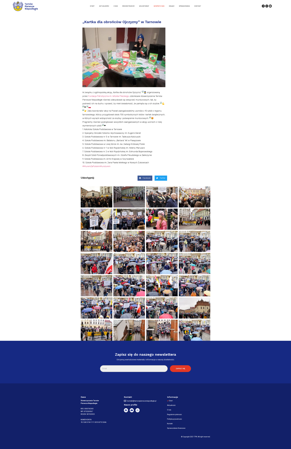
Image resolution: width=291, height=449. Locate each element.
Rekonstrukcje (128, 6)
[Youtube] (132, 410)
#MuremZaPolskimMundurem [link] (96, 166)
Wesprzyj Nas (159, 6)
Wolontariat (144, 6)
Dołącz (171, 6)
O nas (116, 6)
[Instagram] (137, 410)
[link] (108, 96)
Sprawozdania (184, 6)
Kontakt (197, 6)
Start (92, 6)
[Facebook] (126, 410)
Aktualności (104, 6)
